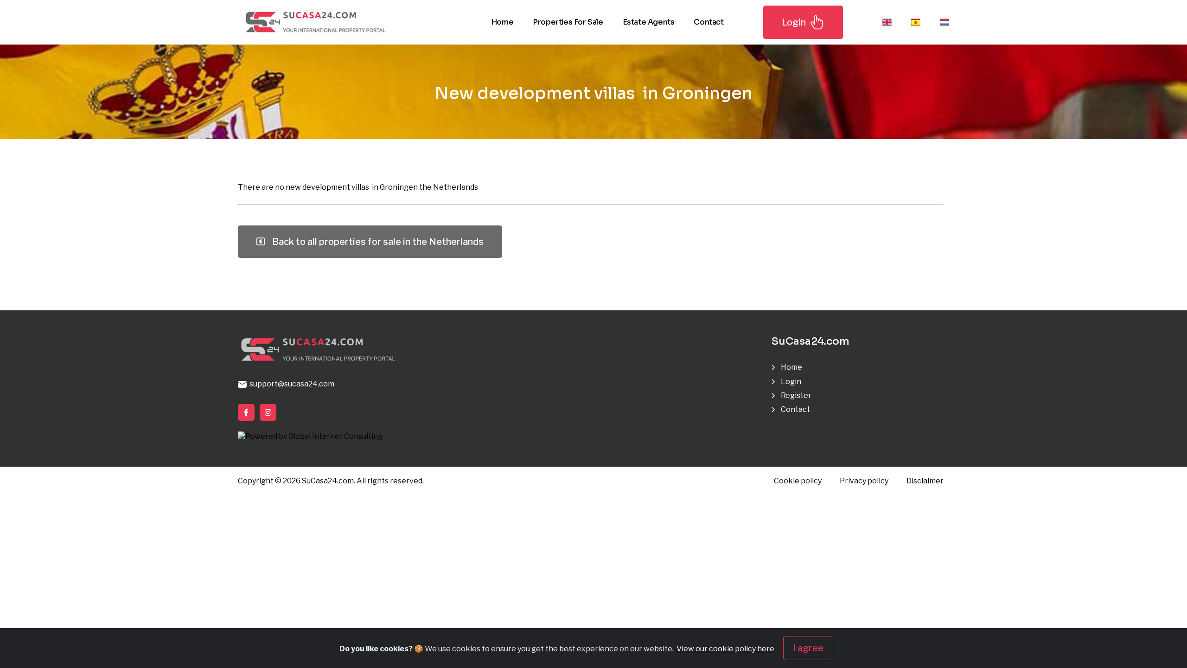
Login (794, 22)
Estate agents (649, 22)
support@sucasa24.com (290, 383)
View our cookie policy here (725, 648)
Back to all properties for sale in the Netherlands (376, 241)
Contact (708, 22)
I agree (808, 648)
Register (796, 395)
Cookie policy (798, 480)
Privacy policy (864, 480)
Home (502, 22)
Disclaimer (925, 480)
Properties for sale (568, 22)
